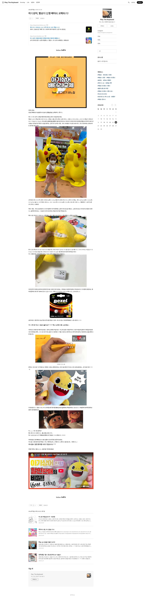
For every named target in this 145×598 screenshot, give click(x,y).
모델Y (113, 96)
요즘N (32, 2)
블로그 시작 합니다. (103, 61)
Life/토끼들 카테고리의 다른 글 (36, 511)
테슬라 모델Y (101, 77)
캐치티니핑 (101, 83)
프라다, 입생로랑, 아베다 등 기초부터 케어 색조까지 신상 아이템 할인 (48, 29)
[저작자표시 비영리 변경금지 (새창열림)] (42, 18)
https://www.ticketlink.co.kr (37, 36)
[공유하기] (30, 18)
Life (28, 2)
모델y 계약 (109, 83)
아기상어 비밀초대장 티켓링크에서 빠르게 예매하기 (45, 38)
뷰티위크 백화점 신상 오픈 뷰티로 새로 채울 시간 (45, 27)
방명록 (38, 2)
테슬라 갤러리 (102, 99)
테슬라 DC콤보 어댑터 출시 (105, 91)
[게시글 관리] (32, 18)
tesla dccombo (102, 94)
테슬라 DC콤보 (111, 77)
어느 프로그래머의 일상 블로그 (38, 576)
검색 (129, 2)
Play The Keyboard (37, 574)
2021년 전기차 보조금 (104, 96)
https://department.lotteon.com (38, 25)
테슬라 (100, 75)
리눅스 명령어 (107, 80)
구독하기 (140, 2)
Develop (22, 2)
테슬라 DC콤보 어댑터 (104, 85)
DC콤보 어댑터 (108, 75)
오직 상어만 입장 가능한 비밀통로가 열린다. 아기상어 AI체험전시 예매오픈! (49, 40)
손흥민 (100, 80)
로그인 (133, 2)
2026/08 (100, 105)
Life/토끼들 (31, 9)
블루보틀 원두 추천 (103, 88)
